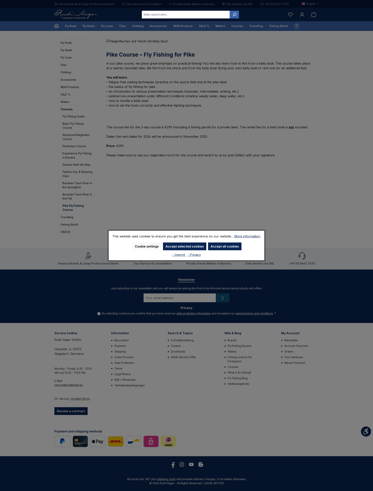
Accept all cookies (225, 246)
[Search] (234, 14)
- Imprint (179, 255)
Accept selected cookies (185, 246)
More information (247, 236)
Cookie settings (147, 246)
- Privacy (194, 255)
